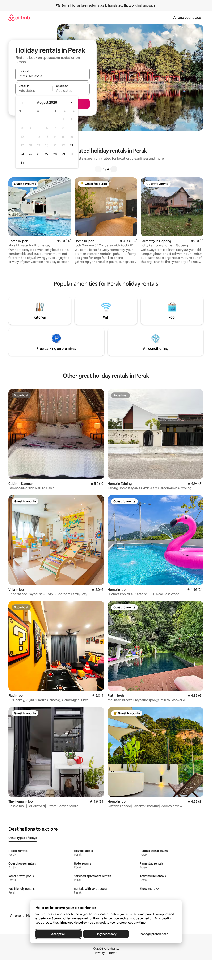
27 (47, 154)
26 (38, 154)
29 (63, 154)
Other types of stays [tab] (22, 838)
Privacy (100, 953)
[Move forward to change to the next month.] (71, 102)
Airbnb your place (187, 17)
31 (22, 162)
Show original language (139, 5)
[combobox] (52, 75)
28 (55, 154)
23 (71, 145)
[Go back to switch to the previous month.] (22, 102)
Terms (113, 953)
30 (71, 154)
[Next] (113, 169)
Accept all (58, 934)
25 (30, 154)
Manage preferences (154, 934)
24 (22, 154)
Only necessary (106, 934)
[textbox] (34, 90)
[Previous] (98, 169)
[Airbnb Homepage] (19, 17)
